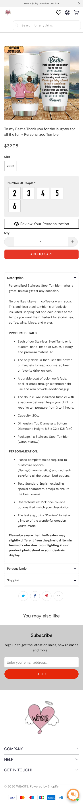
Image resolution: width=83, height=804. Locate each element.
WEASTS (22, 786)
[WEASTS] (7, 12)
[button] (41, 183)
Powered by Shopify (44, 786)
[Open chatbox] (73, 795)
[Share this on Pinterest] (47, 596)
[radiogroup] (41, 199)
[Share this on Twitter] (23, 596)
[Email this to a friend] (58, 596)
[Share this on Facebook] (35, 596)
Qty (7, 233)
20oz (10, 166)
